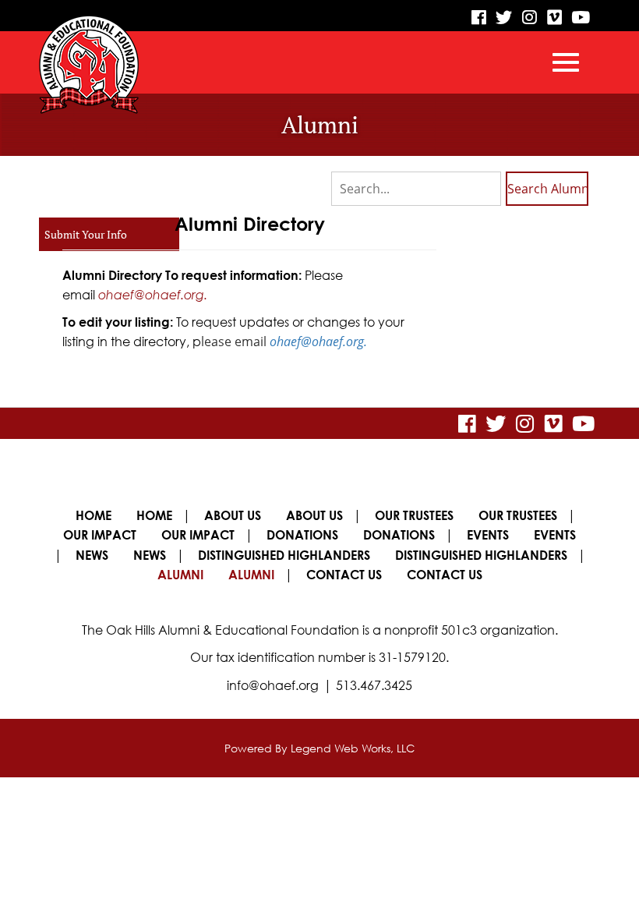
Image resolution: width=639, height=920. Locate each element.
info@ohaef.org (273, 685)
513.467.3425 (374, 685)
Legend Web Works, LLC (353, 748)
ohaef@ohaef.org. (152, 295)
